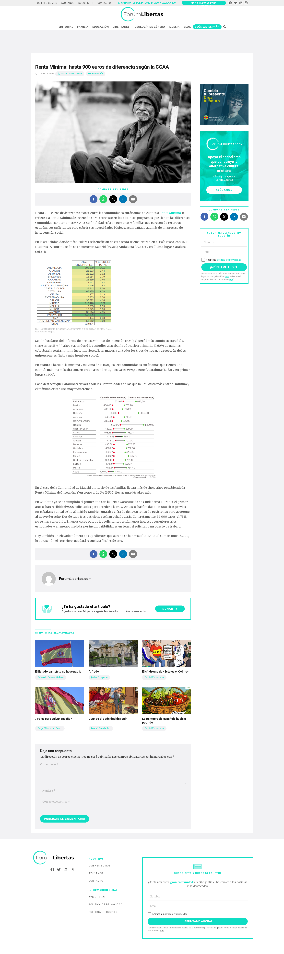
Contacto (96, 880)
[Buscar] (224, 27)
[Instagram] (246, 2)
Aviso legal (97, 897)
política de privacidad (229, 259)
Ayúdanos (96, 873)
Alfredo (94, 671)
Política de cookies (103, 912)
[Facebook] (230, 2)
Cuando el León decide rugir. (108, 718)
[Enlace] (142, 14)
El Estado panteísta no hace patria (58, 671)
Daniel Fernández (154, 677)
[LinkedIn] (240, 2)
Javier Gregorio (99, 677)
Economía (97, 73)
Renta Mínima (170, 213)
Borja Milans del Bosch (50, 728)
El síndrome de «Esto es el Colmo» (165, 671)
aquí (227, 276)
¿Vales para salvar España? (53, 718)
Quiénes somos (100, 865)
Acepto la (223, 259)
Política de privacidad (105, 904)
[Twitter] (235, 2)
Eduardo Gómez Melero (50, 677)
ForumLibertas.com (71, 73)
